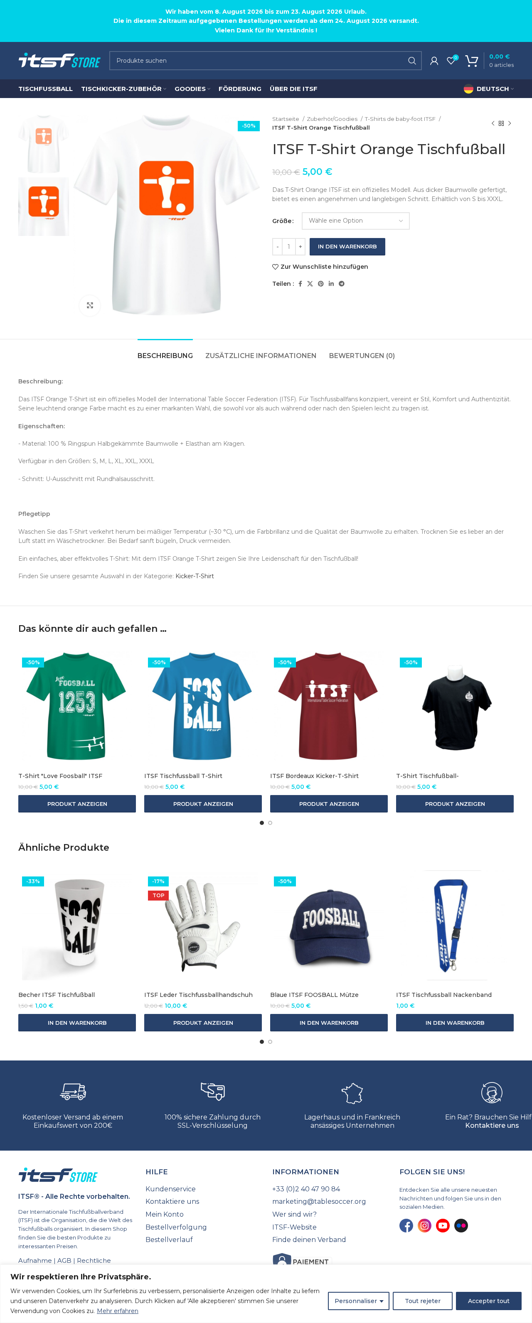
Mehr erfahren (117, 1311)
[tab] (165, 351)
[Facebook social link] (300, 283)
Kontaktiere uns (492, 1125)
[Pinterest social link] (320, 283)
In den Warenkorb (347, 246)
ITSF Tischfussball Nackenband (444, 995)
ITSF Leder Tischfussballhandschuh (198, 995)
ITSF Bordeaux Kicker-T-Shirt (314, 776)
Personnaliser (356, 1301)
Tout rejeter (423, 1301)
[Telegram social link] (341, 283)
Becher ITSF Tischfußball (56, 995)
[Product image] (77, 706)
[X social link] (310, 283)
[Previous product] (493, 123)
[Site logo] (59, 60)
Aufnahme (35, 1260)
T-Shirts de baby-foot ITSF (401, 118)
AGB (64, 1260)
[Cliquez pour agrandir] (89, 305)
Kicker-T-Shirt (194, 576)
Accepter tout (489, 1301)
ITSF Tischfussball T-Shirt (183, 776)
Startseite (286, 118)
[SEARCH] (412, 60)
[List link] (202, 1189)
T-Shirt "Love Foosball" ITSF (60, 776)
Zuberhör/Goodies (333, 118)
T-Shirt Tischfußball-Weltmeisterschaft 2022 (432, 780)
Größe (281, 221)
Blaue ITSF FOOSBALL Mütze (314, 995)
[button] (77, 1022)
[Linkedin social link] (331, 283)
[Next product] (509, 123)
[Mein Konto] (434, 60)
